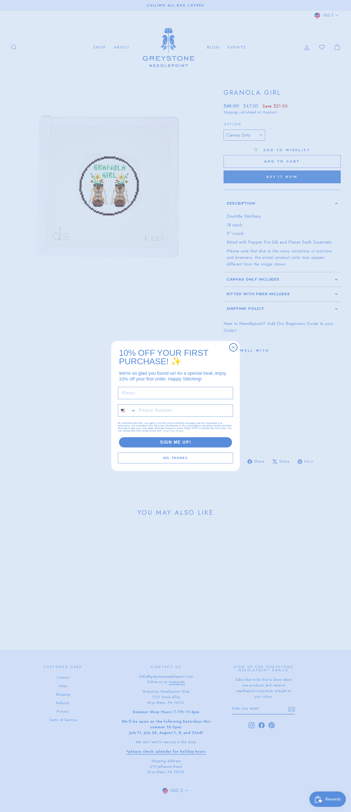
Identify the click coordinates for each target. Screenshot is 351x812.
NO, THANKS (175, 458)
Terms (181, 431)
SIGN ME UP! (175, 442)
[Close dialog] (233, 347)
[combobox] (127, 410)
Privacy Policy (169, 431)
